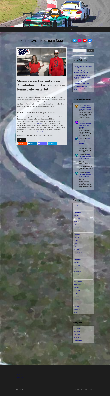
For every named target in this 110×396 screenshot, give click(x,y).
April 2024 (76, 246)
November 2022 (78, 281)
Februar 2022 (77, 309)
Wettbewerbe (59, 29)
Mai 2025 (76, 221)
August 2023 (77, 265)
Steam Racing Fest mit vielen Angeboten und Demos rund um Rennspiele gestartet (41, 85)
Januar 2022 (77, 312)
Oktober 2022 (77, 284)
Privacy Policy (19, 377)
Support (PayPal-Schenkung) (74, 29)
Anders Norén (84, 389)
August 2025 (77, 218)
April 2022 (76, 303)
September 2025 (78, 215)
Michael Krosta (30, 93)
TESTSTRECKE (29, 29)
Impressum (19, 374)
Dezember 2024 (78, 231)
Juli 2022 (76, 293)
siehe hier (40, 123)
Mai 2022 (76, 300)
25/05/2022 (20, 93)
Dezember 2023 (78, 253)
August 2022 (77, 290)
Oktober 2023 (77, 259)
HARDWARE (77, 331)
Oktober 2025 (77, 212)
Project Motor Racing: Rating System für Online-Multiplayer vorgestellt (83, 82)
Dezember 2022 (78, 278)
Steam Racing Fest (28, 102)
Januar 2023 (77, 274)
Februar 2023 (77, 271)
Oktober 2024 (77, 234)
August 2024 (77, 237)
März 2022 (76, 306)
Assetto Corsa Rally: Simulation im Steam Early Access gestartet (82, 71)
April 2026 (76, 206)
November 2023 (78, 256)
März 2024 (76, 249)
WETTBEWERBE (78, 340)
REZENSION (77, 334)
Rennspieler (23, 389)
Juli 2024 (76, 240)
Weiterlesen (22, 139)
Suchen (90, 50)
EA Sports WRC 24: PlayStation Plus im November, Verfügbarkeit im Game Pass (83, 77)
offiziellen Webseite (42, 132)
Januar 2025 (77, 227)
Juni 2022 (76, 296)
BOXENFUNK (40, 29)
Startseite (19, 29)
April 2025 (76, 224)
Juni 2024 (76, 243)
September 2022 (78, 287)
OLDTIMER (49, 29)
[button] (22, 143)
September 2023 (78, 262)
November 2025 (78, 209)
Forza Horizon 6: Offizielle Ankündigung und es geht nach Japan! (81, 88)
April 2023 (76, 268)
